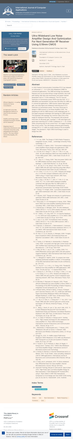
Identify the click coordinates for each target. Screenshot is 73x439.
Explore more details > (55, 429)
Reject (68, 434)
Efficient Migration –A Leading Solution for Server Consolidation (11, 104)
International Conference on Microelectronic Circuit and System (40, 21)
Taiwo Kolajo (21, 84)
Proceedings (16, 21)
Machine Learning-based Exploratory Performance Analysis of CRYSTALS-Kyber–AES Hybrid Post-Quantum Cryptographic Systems (13, 77)
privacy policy (21, 436)
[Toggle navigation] (68, 10)
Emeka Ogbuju (8, 87)
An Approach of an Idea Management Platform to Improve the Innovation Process (10, 112)
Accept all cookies (56, 434)
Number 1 (64, 21)
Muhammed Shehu (9, 84)
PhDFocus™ (8, 418)
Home (8, 21)
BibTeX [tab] (42, 71)
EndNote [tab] (49, 71)
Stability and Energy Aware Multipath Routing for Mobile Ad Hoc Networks (11, 120)
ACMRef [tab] (34, 71)
